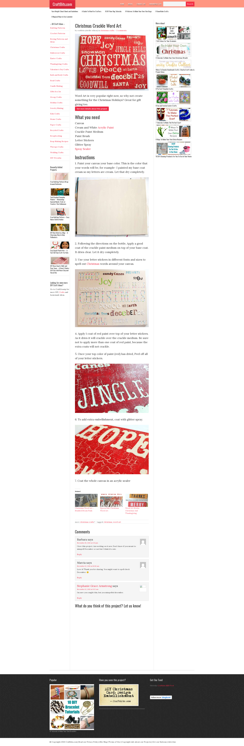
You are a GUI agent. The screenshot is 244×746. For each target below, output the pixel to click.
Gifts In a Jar (55, 91)
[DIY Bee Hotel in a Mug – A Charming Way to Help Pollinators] (60, 231)
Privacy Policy (92, 742)
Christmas (93, 264)
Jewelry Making (56, 108)
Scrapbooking (56, 136)
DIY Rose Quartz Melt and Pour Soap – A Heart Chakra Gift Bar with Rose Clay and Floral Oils (59, 269)
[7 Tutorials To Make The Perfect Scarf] (173, 121)
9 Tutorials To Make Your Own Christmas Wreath (172, 57)
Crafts (62, 292)
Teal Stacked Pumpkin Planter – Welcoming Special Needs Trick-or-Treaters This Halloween (58, 200)
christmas (108, 522)
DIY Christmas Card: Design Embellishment (113, 707)
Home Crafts (55, 119)
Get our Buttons (159, 742)
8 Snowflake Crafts (162, 11)
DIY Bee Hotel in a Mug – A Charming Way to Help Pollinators (59, 235)
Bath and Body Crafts (59, 75)
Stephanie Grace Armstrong (94, 586)
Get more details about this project (92, 109)
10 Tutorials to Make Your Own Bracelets (63, 731)
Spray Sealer (83, 149)
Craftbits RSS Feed (166, 685)
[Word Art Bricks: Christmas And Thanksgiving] (136, 500)
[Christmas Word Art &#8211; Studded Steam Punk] (86, 500)
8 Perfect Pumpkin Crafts (164, 88)
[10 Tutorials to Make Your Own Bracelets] (72, 729)
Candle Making (56, 86)
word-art (117, 522)
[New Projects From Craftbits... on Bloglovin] (161, 698)
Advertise (172, 742)
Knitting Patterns (57, 28)
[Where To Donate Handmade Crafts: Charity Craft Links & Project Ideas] (173, 68)
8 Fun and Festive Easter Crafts (166, 105)
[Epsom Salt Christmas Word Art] (111, 500)
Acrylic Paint (106, 127)
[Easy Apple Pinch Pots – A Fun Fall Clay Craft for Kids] (60, 249)
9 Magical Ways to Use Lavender (62, 16)
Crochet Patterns (57, 33)
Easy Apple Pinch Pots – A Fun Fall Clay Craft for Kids (59, 251)
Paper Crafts (55, 125)
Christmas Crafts (107, 30)
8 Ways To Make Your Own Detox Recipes (169, 139)
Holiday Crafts (56, 102)
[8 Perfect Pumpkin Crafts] (173, 87)
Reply (79, 554)
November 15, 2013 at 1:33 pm (87, 543)
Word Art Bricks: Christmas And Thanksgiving (132, 510)
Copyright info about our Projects (136, 742)
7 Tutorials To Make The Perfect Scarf (168, 122)
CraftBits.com (62, 4)
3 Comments (121, 30)
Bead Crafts (55, 80)
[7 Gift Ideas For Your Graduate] (173, 39)
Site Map (103, 742)
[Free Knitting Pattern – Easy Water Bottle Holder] (60, 215)
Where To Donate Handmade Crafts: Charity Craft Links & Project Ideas (175, 70)
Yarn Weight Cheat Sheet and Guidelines (64, 11)
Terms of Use (114, 742)
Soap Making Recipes (59, 141)
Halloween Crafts (57, 53)
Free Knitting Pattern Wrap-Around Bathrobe (59, 182)
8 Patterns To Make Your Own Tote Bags (138, 11)
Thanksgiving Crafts (58, 64)
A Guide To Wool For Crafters (91, 11)
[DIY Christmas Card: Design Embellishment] (119, 705)
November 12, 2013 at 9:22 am (87, 589)
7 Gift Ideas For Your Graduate (166, 41)
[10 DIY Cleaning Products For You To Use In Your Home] (173, 154)
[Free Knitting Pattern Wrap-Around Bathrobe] (60, 180)
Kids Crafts (55, 114)
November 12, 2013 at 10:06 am (88, 566)
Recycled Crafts (56, 130)
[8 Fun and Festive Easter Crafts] (173, 104)
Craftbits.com (71, 742)
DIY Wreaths (55, 158)
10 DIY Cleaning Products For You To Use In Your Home (174, 156)
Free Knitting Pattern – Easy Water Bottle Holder (59, 218)
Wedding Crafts (56, 152)
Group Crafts (56, 97)
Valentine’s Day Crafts (59, 69)
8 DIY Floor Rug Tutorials (113, 11)
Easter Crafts (56, 58)
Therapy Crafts (56, 147)
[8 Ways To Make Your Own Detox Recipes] (173, 138)
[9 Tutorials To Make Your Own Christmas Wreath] (173, 56)
